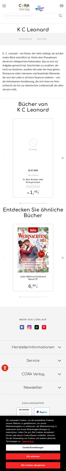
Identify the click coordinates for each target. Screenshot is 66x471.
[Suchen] (60, 15)
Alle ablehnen (33, 456)
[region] (33, 443)
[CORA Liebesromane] (24, 7)
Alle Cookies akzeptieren (33, 465)
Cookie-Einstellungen (33, 447)
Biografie (25, 39)
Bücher (42, 39)
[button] (62, 158)
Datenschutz (28, 441)
